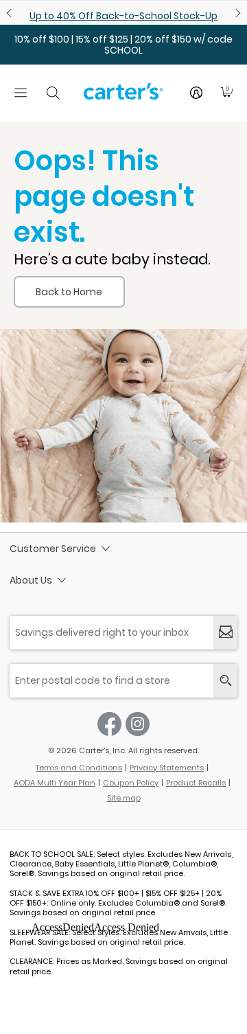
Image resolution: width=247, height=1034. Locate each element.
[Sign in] (196, 93)
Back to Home (69, 292)
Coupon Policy (130, 782)
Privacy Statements (167, 767)
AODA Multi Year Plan (54, 782)
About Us (31, 580)
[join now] (225, 633)
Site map (124, 797)
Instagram (138, 724)
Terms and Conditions (79, 767)
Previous (11, 13)
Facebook (109, 724)
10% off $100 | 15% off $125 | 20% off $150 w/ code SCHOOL (123, 44)
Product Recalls (196, 782)
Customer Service (53, 548)
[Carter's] (123, 96)
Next (236, 13)
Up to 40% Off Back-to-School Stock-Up (123, 16)
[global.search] (225, 681)
